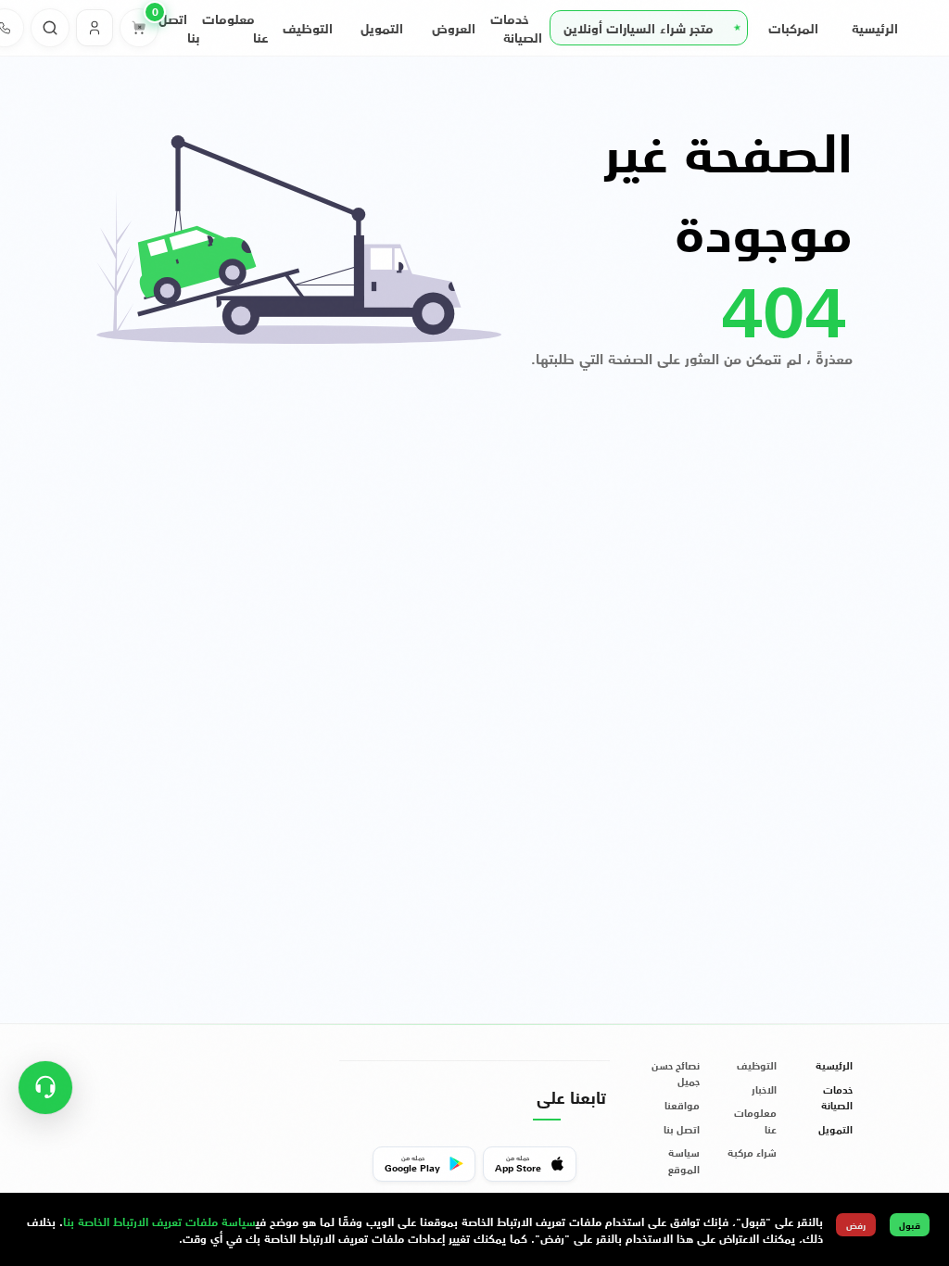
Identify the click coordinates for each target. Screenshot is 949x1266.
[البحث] (50, 27)
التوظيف (308, 28)
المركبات (793, 28)
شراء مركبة (752, 1152)
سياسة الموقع (684, 1160)
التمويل (382, 28)
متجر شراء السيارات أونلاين (639, 28)
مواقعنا (682, 1105)
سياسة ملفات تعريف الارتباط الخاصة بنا (159, 1221)
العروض (453, 28)
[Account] (94, 27)
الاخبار (764, 1089)
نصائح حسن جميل (676, 1073)
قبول (909, 1225)
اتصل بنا (682, 1129)
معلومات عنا (755, 1120)
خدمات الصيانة (837, 1097)
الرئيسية (875, 28)
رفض (856, 1225)
